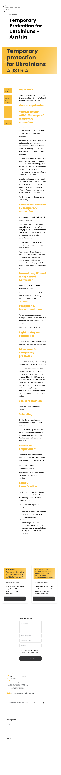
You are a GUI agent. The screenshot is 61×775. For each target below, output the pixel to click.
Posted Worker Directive (7, 100)
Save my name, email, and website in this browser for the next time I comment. (30, 652)
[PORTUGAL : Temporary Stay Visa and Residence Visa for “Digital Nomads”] (15, 568)
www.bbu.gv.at (24, 301)
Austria (7, 109)
